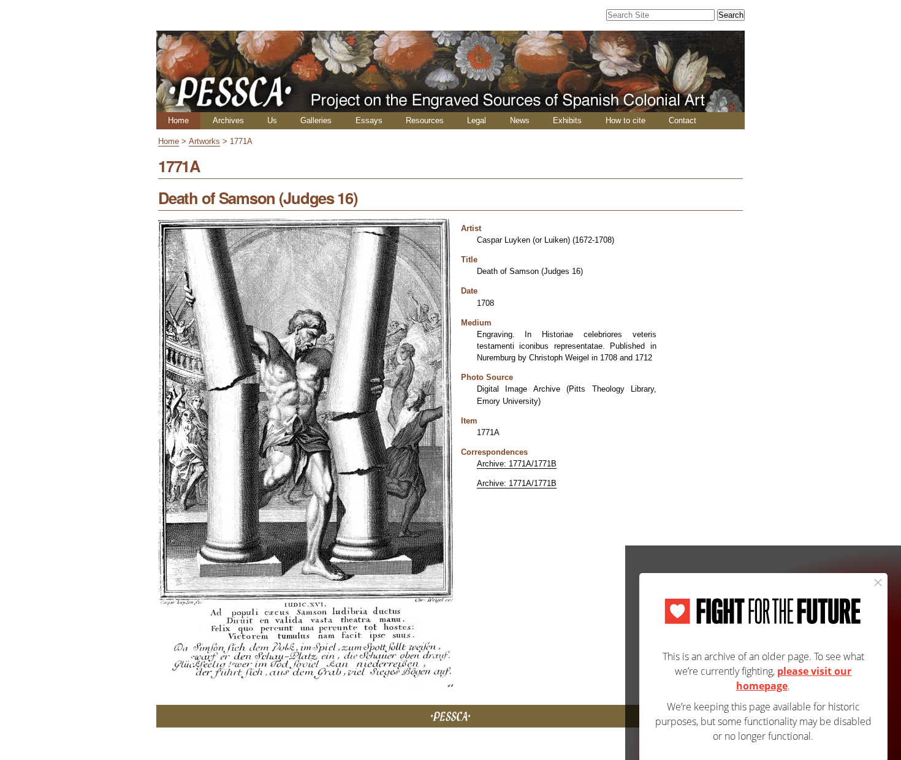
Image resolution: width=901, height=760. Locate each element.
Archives (228, 120)
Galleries (316, 120)
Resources (425, 120)
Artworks (204, 141)
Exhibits (567, 120)
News (520, 120)
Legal (476, 120)
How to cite (625, 120)
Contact (682, 120)
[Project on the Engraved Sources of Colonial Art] (450, 107)
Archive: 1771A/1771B (517, 463)
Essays (368, 120)
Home (178, 120)
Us (272, 120)
